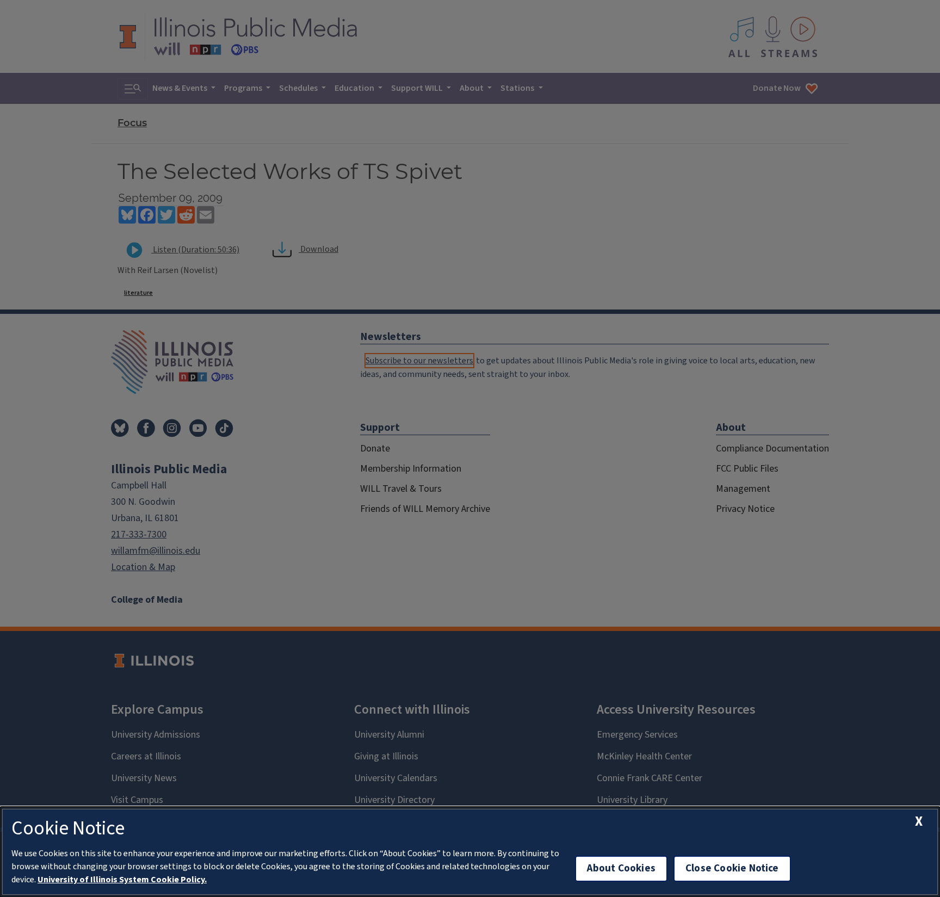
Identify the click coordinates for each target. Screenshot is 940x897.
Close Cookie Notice (732, 868)
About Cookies (621, 868)
